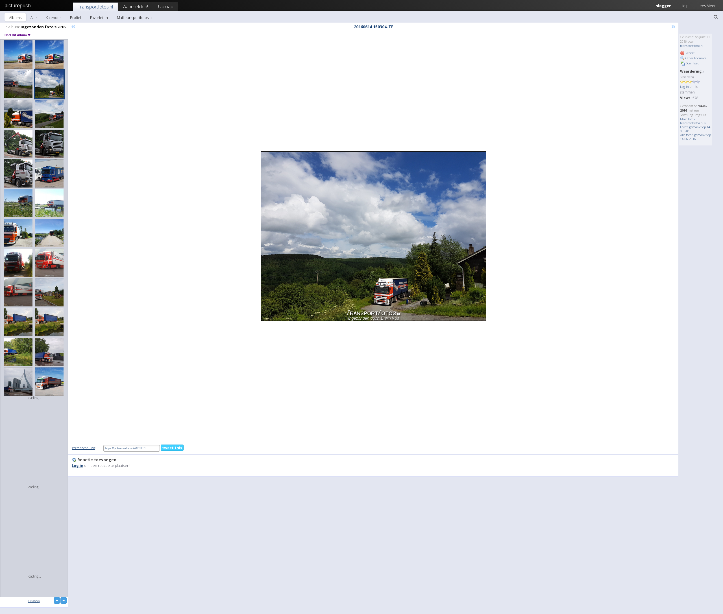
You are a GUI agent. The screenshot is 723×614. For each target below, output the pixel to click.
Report (689, 53)
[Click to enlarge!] (373, 236)
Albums (15, 17)
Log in (684, 86)
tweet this (172, 447)
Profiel (75, 17)
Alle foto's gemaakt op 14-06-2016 (695, 137)
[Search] (715, 16)
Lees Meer (707, 5)
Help (685, 5)
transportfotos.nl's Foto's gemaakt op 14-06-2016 (695, 127)
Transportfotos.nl (95, 6)
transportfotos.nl (692, 45)
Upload (165, 6)
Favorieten (99, 17)
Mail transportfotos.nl (135, 17)
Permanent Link (83, 448)
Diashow (34, 601)
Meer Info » (688, 119)
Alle (34, 17)
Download (692, 63)
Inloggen (663, 5)
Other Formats (695, 58)
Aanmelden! (135, 6)
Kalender (53, 17)
